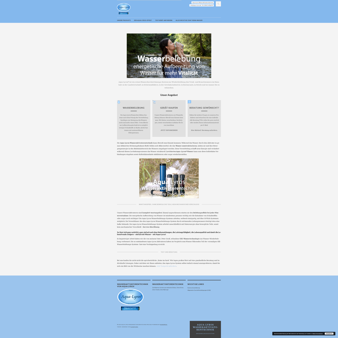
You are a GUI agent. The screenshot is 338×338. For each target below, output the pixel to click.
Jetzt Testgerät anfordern (166, 266)
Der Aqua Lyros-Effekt (143, 20)
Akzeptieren (329, 333)
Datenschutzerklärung (193, 287)
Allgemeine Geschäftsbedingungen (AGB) (199, 290)
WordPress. (163, 324)
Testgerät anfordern (163, 20)
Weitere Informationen (317, 333)
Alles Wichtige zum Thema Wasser (189, 20)
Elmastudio (134, 327)
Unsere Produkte (124, 20)
